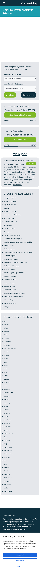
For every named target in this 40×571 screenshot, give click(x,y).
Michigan (6, 396)
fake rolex (4, 504)
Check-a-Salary (29, 3)
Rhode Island (8, 450)
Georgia (6, 355)
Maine (6, 386)
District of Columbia (10, 348)
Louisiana (6, 382)
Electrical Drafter (9, 245)
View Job (31, 164)
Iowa (5, 372)
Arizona (6, 328)
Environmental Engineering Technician (15, 262)
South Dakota (8, 491)
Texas (5, 461)
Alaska (6, 488)
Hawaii (6, 359)
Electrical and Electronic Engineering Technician (18, 242)
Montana (6, 410)
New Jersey (7, 423)
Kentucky (6, 379)
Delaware (7, 345)
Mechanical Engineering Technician (14, 293)
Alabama (6, 325)
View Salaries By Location (14, 84)
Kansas (6, 376)
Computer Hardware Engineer (13, 239)
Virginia (6, 471)
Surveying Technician (10, 303)
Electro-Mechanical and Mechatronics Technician (18, 252)
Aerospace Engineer (10, 198)
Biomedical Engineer (10, 218)
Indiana (6, 369)
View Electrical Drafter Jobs (20, 115)
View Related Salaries (12, 74)
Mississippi (7, 403)
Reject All (20, 566)
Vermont (6, 467)
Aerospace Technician (10, 201)
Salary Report (28, 95)
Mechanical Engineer (10, 290)
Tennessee (7, 457)
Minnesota (7, 399)
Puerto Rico (7, 484)
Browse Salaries (20, 139)
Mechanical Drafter (9, 286)
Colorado (6, 338)
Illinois (6, 365)
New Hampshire (8, 420)
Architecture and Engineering (12, 215)
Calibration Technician (10, 222)
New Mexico (7, 427)
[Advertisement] (20, 38)
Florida (6, 352)
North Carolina (8, 433)
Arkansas (6, 331)
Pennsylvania (8, 447)
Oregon (6, 444)
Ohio (5, 437)
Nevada (6, 416)
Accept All (20, 555)
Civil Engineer (8, 232)
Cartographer (8, 225)
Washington (7, 474)
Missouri (6, 406)
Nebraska (7, 413)
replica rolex (32, 504)
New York (6, 430)
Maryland (6, 389)
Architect (6, 208)
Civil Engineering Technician (12, 235)
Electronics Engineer (10, 256)
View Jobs (10, 95)
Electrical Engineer (9, 249)
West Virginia (8, 478)
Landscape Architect (10, 279)
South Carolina (8, 454)
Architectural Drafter (10, 211)
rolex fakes (12, 504)
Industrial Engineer (9, 269)
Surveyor (6, 307)
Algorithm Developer (10, 205)
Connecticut (7, 342)
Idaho (5, 362)
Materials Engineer (9, 283)
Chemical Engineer (9, 228)
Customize (20, 561)
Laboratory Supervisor (10, 276)
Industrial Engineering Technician (14, 273)
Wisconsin (7, 481)
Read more (17, 185)
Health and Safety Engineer (12, 266)
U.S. (5, 321)
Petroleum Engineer (10, 300)
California (7, 335)
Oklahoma (7, 440)
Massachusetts (8, 393)
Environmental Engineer (11, 259)
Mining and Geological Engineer (13, 296)
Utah (5, 464)
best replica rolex (7, 506)
